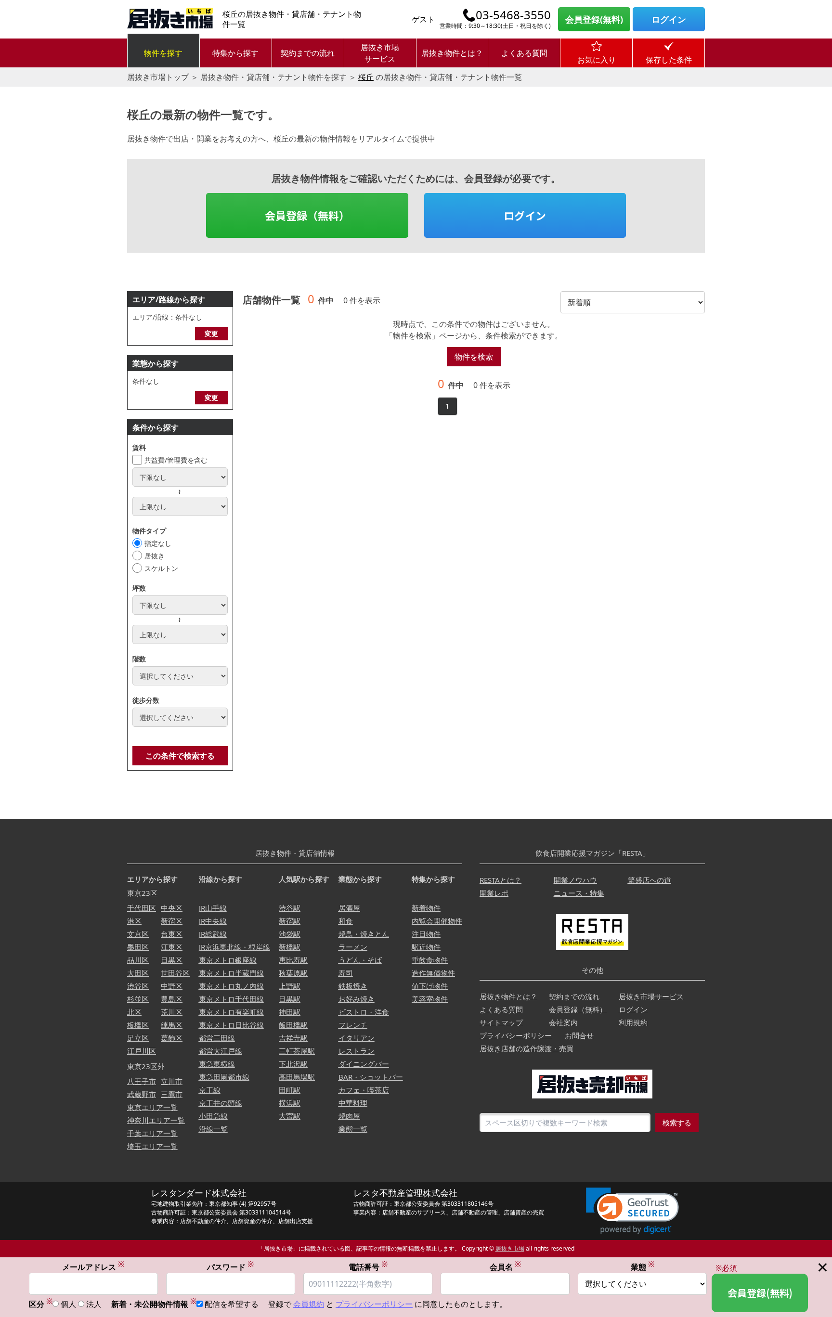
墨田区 (138, 947)
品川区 (138, 960)
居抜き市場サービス (380, 53)
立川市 (171, 1081)
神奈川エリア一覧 (156, 1120)
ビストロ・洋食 (363, 1012)
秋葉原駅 (293, 973)
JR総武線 (213, 934)
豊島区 (171, 999)
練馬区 (171, 1025)
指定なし (157, 543)
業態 (642, 1266)
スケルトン (161, 568)
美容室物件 (430, 999)
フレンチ (352, 1025)
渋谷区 (138, 986)
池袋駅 (289, 934)
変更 (211, 333)
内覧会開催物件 (437, 921)
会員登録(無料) (594, 19)
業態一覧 (352, 1129)
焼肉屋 (349, 1116)
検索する (677, 1122)
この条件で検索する (180, 755)
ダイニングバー (363, 1064)
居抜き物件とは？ (452, 53)
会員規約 (308, 1304)
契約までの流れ (308, 53)
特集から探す (235, 53)
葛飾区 (171, 1038)
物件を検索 (474, 356)
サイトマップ (501, 1022)
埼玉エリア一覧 (152, 1146)
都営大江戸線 (220, 1051)
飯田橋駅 (293, 1025)
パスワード (230, 1266)
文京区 (138, 934)
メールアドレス (93, 1266)
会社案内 (563, 1022)
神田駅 (289, 1012)
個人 (68, 1304)
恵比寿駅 (293, 960)
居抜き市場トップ (158, 77)
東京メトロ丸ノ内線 (231, 986)
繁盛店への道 (649, 880)
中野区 (171, 986)
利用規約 (633, 1022)
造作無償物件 (433, 973)
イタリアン (356, 1038)
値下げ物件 (430, 986)
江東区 (171, 947)
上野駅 (289, 986)
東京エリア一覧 (152, 1107)
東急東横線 (217, 1064)
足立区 (138, 1038)
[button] (632, 1211)
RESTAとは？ (500, 880)
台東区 (171, 934)
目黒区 (171, 960)
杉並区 (138, 999)
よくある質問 (524, 53)
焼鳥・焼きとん (363, 934)
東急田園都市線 (224, 1077)
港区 (134, 921)
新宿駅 (289, 921)
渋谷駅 (289, 908)
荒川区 (171, 1012)
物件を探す (163, 53)
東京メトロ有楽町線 (231, 1012)
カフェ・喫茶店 (363, 1090)
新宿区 (171, 921)
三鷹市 (171, 1094)
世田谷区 (175, 973)
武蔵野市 (141, 1094)
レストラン (356, 1051)
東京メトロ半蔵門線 (231, 973)
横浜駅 (289, 1103)
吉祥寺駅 (293, 1038)
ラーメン (352, 947)
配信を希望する (232, 1304)
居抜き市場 (509, 1248)
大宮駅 (289, 1116)
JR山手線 (213, 908)
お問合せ (579, 1035)
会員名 (505, 1266)
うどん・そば (360, 960)
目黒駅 (289, 999)
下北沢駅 (293, 1064)
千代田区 (141, 908)
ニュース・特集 (579, 893)
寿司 (345, 973)
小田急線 (213, 1116)
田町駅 (289, 1090)
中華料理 (352, 1103)
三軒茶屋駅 (297, 1051)
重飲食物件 (430, 960)
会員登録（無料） (307, 215)
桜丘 (366, 77)
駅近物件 (426, 947)
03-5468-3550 (513, 15)
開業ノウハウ (575, 880)
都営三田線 (217, 1038)
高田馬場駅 (297, 1077)
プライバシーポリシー (516, 1035)
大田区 (138, 973)
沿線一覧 (213, 1129)
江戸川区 (141, 1051)
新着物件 (426, 908)
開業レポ (494, 893)
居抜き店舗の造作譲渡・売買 (526, 1048)
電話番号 (368, 1266)
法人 (94, 1304)
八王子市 (141, 1081)
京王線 (210, 1090)
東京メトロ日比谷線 (231, 1025)
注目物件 (426, 934)
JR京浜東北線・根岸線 (234, 947)
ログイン (668, 19)
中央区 (171, 908)
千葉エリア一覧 (152, 1133)
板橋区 (138, 1025)
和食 (345, 921)
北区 (134, 1012)
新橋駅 (289, 947)
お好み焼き (356, 999)
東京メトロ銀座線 (228, 960)
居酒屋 (349, 908)
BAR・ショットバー (370, 1077)
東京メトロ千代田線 (231, 999)
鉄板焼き (352, 986)
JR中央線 (213, 921)
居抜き (154, 555)
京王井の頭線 (220, 1103)
